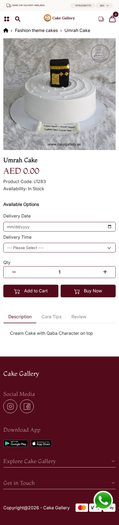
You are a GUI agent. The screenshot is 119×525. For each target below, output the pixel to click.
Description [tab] (20, 316)
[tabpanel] (59, 333)
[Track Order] (101, 19)
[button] (104, 5)
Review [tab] (78, 316)
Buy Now (92, 290)
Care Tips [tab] (51, 316)
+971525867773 (83, 5)
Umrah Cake (77, 30)
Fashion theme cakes (36, 30)
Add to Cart (35, 290)
